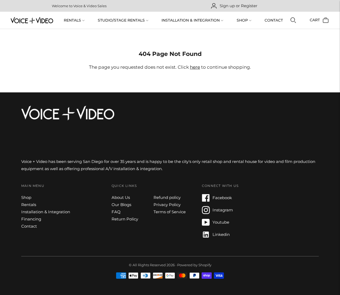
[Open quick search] (293, 20)
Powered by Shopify (194, 265)
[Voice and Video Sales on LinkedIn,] (206, 237)
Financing (31, 219)
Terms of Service (170, 211)
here (195, 67)
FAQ (116, 211)
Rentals (72, 20)
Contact (274, 20)
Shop (242, 20)
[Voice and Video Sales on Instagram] (206, 212)
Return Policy (125, 219)
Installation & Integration (191, 20)
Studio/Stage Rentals (121, 20)
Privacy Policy (167, 204)
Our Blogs (121, 204)
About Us (121, 197)
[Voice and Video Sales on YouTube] (206, 224)
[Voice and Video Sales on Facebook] (206, 200)
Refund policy (167, 197)
